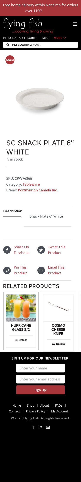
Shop (30, 405)
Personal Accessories (20, 38)
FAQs (58, 405)
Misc (45, 38)
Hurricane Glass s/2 (21, 327)
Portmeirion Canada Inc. (38, 190)
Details (23, 340)
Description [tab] (12, 211)
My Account (59, 411)
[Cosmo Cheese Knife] (58, 307)
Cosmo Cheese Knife (58, 329)
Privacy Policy (35, 411)
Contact (14, 411)
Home (17, 405)
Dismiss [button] (49, 10)
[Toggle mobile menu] (75, 24)
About (44, 405)
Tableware (31, 184)
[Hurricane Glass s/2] (21, 307)
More (58, 38)
